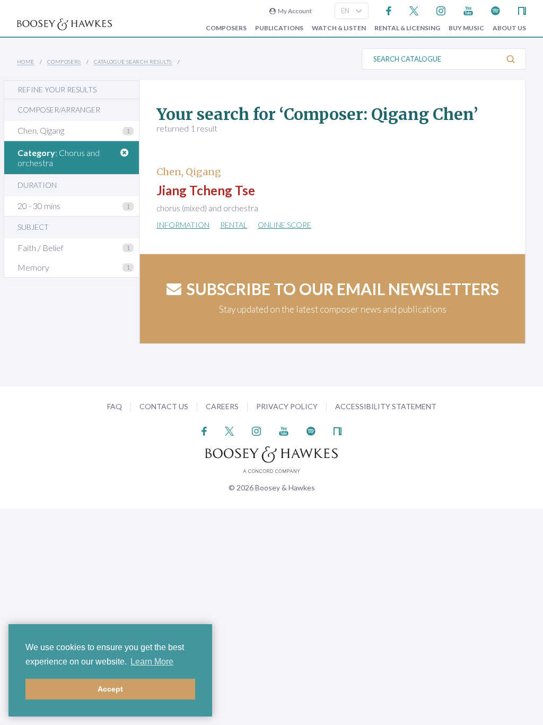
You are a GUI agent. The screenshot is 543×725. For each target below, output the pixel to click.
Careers (222, 406)
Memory (33, 267)
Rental (233, 224)
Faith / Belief (40, 248)
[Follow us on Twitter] (413, 9)
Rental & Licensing (407, 28)
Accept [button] (110, 689)
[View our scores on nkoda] (522, 9)
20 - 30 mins (38, 206)
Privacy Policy (287, 406)
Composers (226, 28)
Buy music (466, 28)
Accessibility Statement (385, 406)
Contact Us (163, 406)
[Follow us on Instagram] (440, 9)
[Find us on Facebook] (389, 9)
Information (182, 224)
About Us (509, 28)
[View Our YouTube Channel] (468, 9)
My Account (294, 11)
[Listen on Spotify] (495, 9)
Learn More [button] (151, 661)
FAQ (114, 406)
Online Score (284, 224)
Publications (279, 28)
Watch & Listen (339, 28)
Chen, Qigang (40, 130)
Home (25, 61)
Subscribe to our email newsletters (343, 288)
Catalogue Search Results (133, 61)
